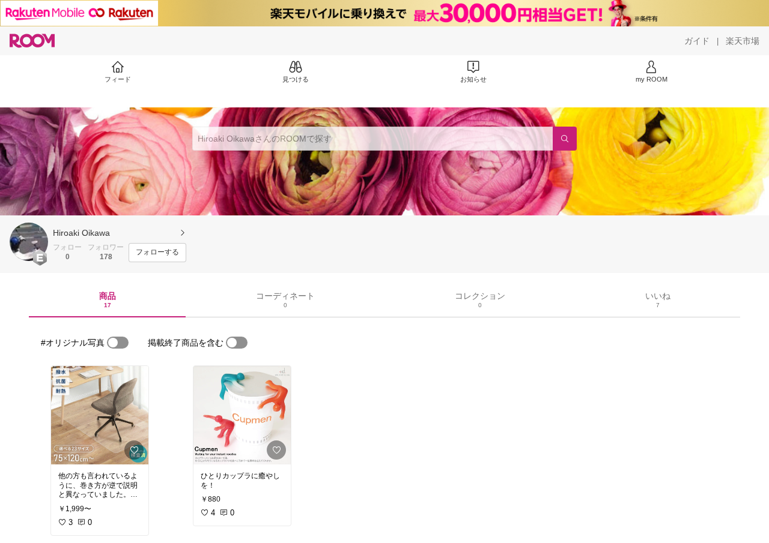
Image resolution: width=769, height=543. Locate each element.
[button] (29, 242)
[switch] (118, 343)
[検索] (565, 139)
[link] (99, 415)
